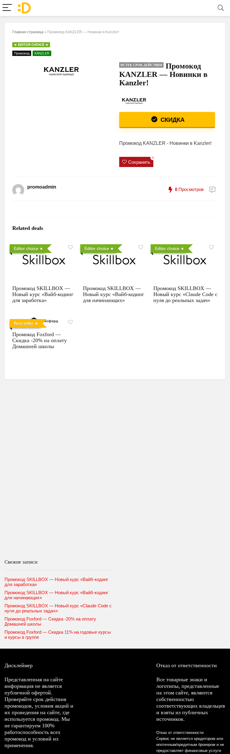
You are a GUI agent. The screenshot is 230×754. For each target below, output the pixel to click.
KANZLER (41, 53)
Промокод (21, 53)
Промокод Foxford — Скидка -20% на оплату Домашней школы (39, 340)
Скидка (171, 119)
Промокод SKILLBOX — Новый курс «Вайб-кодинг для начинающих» (113, 294)
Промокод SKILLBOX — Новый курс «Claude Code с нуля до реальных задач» (185, 294)
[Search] (221, 8)
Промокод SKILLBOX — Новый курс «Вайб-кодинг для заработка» (42, 294)
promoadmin (41, 186)
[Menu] (7, 8)
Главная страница (27, 32)
